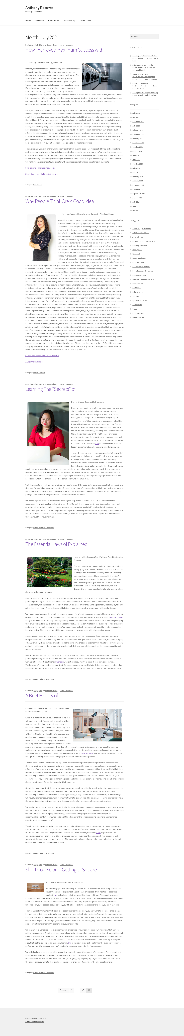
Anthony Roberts (39, 7)
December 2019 (138, 185)
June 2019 (136, 206)
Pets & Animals (39, 372)
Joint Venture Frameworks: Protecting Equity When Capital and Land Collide (144, 67)
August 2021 (137, 151)
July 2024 (136, 126)
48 (83, 990)
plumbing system (115, 617)
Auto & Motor (137, 237)
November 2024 (138, 121)
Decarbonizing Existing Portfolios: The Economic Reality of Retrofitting (145, 85)
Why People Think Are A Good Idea (59, 201)
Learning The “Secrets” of (50, 389)
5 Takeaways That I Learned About (40, 168)
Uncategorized (138, 313)
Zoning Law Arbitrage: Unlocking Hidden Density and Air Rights (145, 93)
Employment (137, 250)
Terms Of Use (85, 20)
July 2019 (136, 202)
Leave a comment (66, 45)
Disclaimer (39, 20)
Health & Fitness (138, 262)
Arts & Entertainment (140, 233)
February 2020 (137, 176)
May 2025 (135, 117)
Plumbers (59, 662)
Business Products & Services (143, 241)
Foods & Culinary (139, 258)
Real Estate (37, 185)
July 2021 (136, 155)
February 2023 (137, 138)
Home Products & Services (43, 528)
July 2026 (136, 113)
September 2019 (138, 193)
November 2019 (138, 189)
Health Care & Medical (141, 267)
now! (98, 832)
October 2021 (137, 147)
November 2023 (138, 134)
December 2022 (138, 143)
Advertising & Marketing (141, 228)
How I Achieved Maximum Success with (64, 49)
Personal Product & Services (143, 279)
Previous (63, 990)
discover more (87, 753)
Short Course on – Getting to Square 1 (41, 174)
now (97, 443)
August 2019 (137, 198)
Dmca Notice (53, 20)
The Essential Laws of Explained (56, 544)
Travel (134, 309)
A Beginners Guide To (34, 361)
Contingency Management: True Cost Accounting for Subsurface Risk (145, 58)
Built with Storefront (34, 1021)
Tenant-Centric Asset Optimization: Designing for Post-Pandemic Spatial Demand (144, 76)
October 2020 (137, 164)
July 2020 (136, 168)
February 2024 (137, 130)
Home (28, 20)
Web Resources (138, 317)
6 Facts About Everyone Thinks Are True (42, 355)
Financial (136, 254)
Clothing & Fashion (139, 245)
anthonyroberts (51, 45)
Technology (137, 305)
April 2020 (136, 172)
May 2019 (135, 210)
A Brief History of (41, 695)
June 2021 (136, 160)
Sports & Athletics (139, 300)
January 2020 (137, 181)
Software (135, 296)
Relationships (137, 292)
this (55, 895)
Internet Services (139, 275)
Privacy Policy (69, 20)
